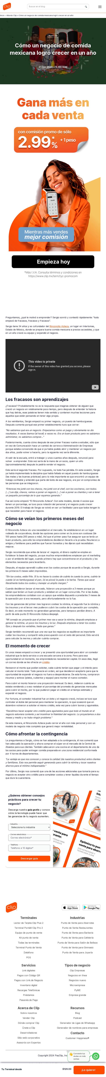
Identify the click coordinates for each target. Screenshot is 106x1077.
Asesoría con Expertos (29, 1042)
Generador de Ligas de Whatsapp (77, 1023)
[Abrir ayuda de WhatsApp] (95, 1056)
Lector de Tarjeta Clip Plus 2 (28, 923)
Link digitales (28, 970)
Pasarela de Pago (28, 1000)
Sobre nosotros (28, 1013)
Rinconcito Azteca (59, 326)
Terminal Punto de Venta (29, 947)
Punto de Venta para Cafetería (77, 937)
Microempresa (77, 985)
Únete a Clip (28, 1027)
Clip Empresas (77, 970)
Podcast (77, 1018)
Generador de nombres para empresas (77, 1027)
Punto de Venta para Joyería (77, 952)
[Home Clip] (11, 907)
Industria (14, 824)
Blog (77, 1013)
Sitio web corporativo (28, 1037)
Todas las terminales (28, 942)
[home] (7, 6)
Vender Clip (29, 1018)
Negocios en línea (77, 975)
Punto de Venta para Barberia (77, 932)
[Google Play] (91, 907)
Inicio (2, 15)
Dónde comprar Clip (28, 1023)
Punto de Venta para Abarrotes (77, 923)
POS (28, 957)
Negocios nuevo (77, 980)
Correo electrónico (18, 834)
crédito (45, 662)
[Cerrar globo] (68, 1051)
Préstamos (28, 995)
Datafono (29, 952)
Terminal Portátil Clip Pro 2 (28, 927)
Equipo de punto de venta (28, 932)
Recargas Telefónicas (28, 990)
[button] (100, 6)
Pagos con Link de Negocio (28, 980)
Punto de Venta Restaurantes (77, 927)
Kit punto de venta (28, 937)
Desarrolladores (28, 1032)
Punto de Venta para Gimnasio (77, 947)
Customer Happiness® (77, 1038)
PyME (77, 990)
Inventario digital (28, 985)
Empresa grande (77, 995)
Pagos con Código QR (28, 975)
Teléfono (14, 845)
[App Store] (71, 907)
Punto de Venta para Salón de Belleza (77, 942)
